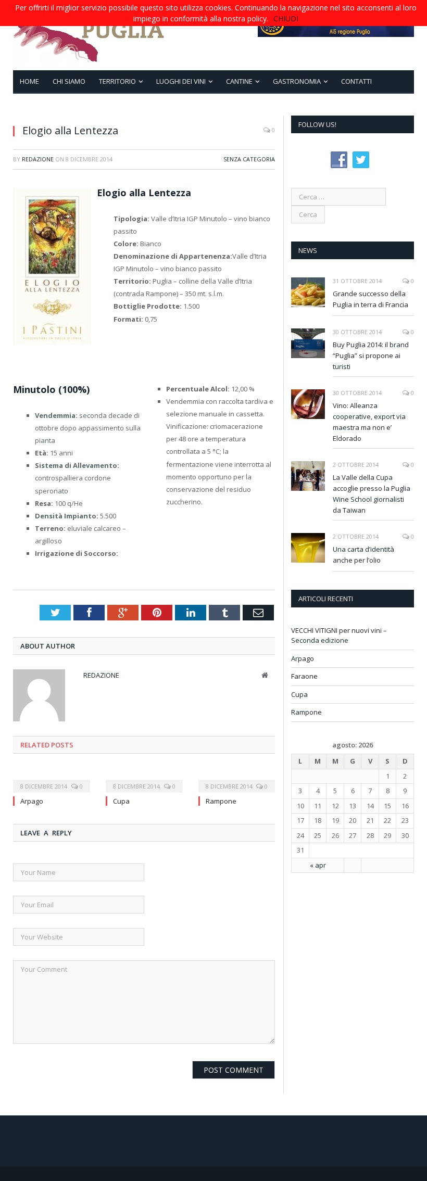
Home (29, 81)
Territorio (117, 81)
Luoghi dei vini (181, 81)
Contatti (356, 81)
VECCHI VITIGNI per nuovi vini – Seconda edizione (339, 635)
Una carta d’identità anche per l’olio (363, 554)
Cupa (121, 801)
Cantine (239, 81)
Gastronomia (297, 81)
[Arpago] (51, 779)
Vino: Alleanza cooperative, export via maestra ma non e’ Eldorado (369, 422)
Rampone (221, 801)
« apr (318, 865)
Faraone (304, 676)
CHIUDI (285, 18)
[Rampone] (236, 779)
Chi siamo (69, 81)
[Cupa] (144, 779)
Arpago (31, 801)
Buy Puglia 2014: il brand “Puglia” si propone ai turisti (371, 355)
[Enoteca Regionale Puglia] (89, 35)
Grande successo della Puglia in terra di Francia (370, 299)
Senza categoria (249, 159)
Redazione (38, 159)
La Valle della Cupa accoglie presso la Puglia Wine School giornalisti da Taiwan (371, 494)
